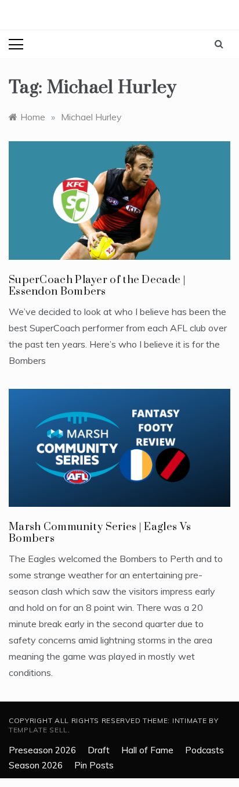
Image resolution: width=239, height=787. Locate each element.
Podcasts (204, 750)
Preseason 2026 (42, 750)
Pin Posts (94, 765)
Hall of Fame (147, 750)
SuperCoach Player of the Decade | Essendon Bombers (97, 285)
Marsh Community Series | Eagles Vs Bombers (100, 532)
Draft (99, 750)
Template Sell (38, 729)
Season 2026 (36, 765)
